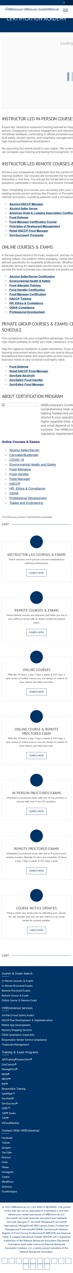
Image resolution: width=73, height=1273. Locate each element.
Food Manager (19, 478)
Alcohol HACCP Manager (26, 204)
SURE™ (6, 1108)
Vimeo (5, 1167)
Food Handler (19, 474)
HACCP (14, 483)
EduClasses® (9, 1064)
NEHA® (6, 1074)
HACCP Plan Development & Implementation (27, 1020)
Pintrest (6, 1157)
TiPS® (5, 1118)
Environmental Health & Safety (29, 281)
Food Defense (18, 217)
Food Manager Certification (27, 294)
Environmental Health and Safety (32, 464)
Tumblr (6, 1177)
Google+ (6, 1147)
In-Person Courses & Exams (17, 980)
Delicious (7, 1186)
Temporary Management (15, 1044)
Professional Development (27, 312)
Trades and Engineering (26, 502)
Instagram (7, 1172)
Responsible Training (13, 1088)
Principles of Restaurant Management (34, 226)
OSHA (13, 493)
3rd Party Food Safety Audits (18, 1015)
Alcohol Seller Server (23, 208)
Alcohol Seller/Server (24, 450)
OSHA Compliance (22, 307)
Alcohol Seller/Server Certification (32, 276)
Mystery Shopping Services (17, 1030)
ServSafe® (8, 1098)
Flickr (5, 1162)
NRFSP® (6, 1079)
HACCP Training (20, 299)
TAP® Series (9, 1113)
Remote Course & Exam (15, 995)
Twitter (6, 1142)
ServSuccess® (10, 1103)
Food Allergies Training (25, 285)
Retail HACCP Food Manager (28, 231)
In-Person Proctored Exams (17, 985)
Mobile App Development (16, 1025)
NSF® (5, 1084)
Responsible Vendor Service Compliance (24, 1039)
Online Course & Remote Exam (19, 1000)
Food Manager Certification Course (33, 222)
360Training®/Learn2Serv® (17, 1059)
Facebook (7, 1138)
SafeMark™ (8, 1093)
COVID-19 (16, 459)
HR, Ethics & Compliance (26, 303)
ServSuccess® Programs (26, 235)
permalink (47, 517)
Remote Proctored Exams (16, 990)
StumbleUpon (9, 1191)
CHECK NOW (36, 930)
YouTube (7, 1152)
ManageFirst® (10, 1069)
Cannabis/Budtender (23, 454)
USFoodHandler (10, 1123)
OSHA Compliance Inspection (18, 1034)
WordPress (7, 1181)
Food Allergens (20, 469)
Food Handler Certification (27, 290)
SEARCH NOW (36, 572)
